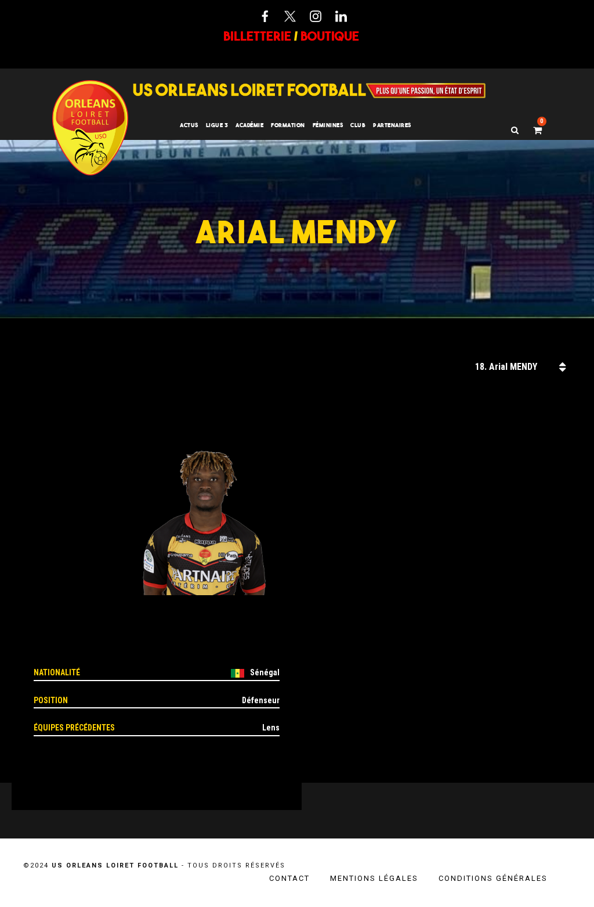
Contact (289, 878)
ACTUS (189, 125)
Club (357, 125)
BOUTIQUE (329, 36)
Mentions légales (374, 878)
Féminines (328, 125)
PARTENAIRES (392, 125)
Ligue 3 (217, 125)
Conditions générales (493, 878)
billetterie (257, 36)
